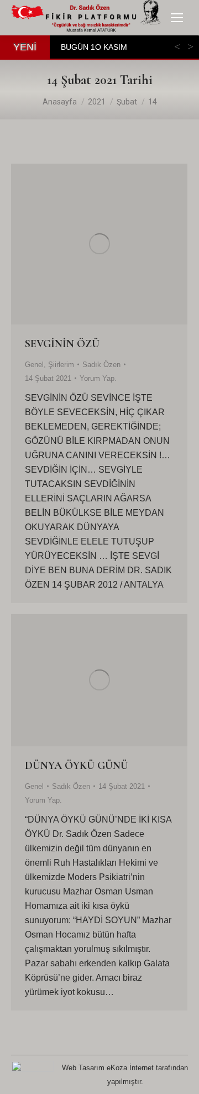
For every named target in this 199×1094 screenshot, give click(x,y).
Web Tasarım (83, 1068)
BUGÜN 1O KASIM (94, 47)
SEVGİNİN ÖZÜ (62, 343)
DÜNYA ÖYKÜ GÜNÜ (76, 765)
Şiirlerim (61, 364)
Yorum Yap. (98, 378)
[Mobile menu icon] (177, 18)
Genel (34, 364)
